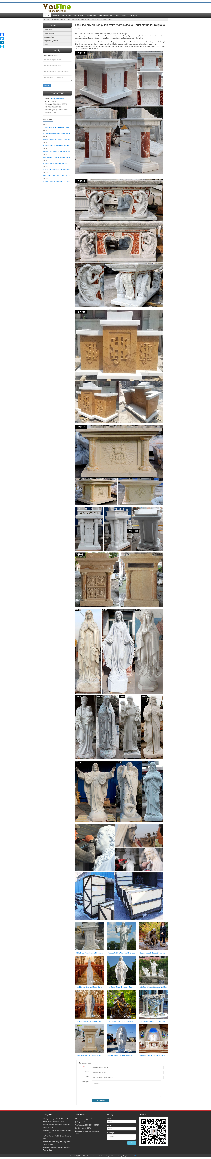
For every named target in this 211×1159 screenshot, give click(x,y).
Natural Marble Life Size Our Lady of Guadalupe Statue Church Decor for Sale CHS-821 (121, 1055)
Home (47, 15)
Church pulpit (78, 15)
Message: (110, 1133)
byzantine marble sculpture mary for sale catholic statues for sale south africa (57, 181)
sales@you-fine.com (57, 99)
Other (117, 15)
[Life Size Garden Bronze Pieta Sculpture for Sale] (121, 1004)
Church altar (66, 15)
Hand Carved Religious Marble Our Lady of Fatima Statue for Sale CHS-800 (89, 987)
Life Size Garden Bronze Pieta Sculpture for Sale (121, 1021)
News (124, 15)
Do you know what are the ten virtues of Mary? (57, 127)
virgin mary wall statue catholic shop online (57, 163)
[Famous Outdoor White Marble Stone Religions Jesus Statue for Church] (121, 936)
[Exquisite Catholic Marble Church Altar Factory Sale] (153, 1038)
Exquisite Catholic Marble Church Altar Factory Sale (153, 1055)
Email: (87, 1119)
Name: (109, 1118)
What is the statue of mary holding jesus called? (57, 139)
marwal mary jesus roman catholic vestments (57, 151)
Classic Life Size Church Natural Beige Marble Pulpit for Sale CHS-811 (89, 1055)
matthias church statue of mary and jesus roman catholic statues (57, 157)
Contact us (133, 15)
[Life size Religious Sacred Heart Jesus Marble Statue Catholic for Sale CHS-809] (89, 1004)
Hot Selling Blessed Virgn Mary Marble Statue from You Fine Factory (57, 133)
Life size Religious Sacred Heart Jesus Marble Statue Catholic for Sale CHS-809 (89, 1021)
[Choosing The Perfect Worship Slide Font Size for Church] (153, 1004)
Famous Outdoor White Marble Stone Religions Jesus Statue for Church (121, 953)
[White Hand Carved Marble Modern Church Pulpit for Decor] (89, 936)
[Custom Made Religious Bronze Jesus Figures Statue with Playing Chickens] (153, 936)
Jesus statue (91, 15)
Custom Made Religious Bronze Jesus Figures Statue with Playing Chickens (153, 953)
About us (56, 15)
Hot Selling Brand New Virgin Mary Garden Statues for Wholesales (121, 987)
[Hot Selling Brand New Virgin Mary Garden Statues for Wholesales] (121, 970)
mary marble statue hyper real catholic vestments (57, 175)
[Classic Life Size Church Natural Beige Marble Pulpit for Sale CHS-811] (89, 1038)
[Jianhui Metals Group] (57, 8)
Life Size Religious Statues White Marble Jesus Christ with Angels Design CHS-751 (153, 987)
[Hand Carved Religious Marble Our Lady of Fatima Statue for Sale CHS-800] (89, 970)
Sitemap (138, 1156)
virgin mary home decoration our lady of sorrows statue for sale (57, 145)
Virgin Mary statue (105, 15)
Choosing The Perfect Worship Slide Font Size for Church (153, 1021)
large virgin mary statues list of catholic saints (57, 169)
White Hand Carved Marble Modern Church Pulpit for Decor (89, 953)
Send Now (132, 1143)
